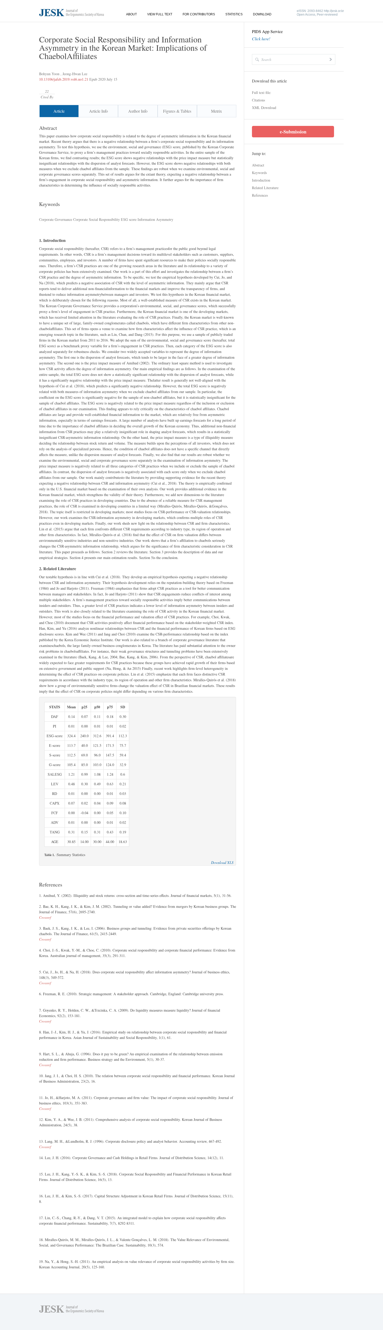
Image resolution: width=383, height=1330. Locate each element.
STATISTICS (234, 14)
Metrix (216, 111)
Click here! (261, 39)
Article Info (98, 111)
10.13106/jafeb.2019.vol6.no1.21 (63, 79)
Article (59, 111)
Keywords (259, 172)
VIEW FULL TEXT (159, 14)
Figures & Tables (177, 111)
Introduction (261, 180)
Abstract (258, 165)
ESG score (128, 219)
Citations (258, 100)
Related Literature (265, 187)
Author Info (137, 111)
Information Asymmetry (155, 219)
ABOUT (131, 14)
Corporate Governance (55, 219)
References (260, 195)
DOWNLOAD (262, 14)
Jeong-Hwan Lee (75, 73)
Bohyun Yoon (49, 73)
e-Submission (293, 131)
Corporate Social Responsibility (96, 219)
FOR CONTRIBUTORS (199, 14)
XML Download (264, 107)
